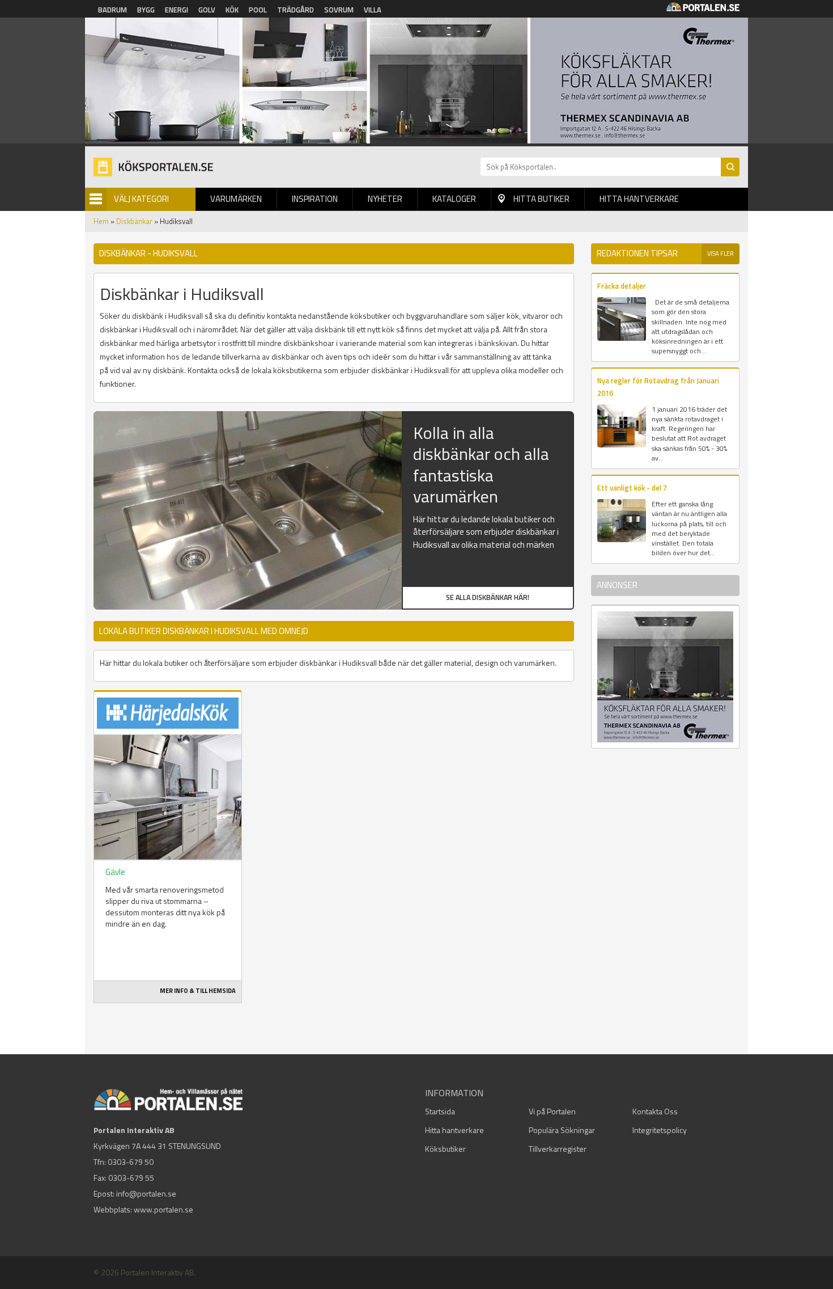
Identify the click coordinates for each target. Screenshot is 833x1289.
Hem (101, 221)
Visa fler (720, 253)
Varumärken (236, 198)
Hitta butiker (541, 198)
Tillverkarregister (557, 1149)
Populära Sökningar (562, 1130)
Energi (176, 9)
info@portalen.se (146, 1193)
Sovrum (339, 9)
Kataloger (454, 198)
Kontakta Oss (655, 1111)
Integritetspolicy (659, 1130)
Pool (258, 9)
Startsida (440, 1111)
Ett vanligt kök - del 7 (632, 487)
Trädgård (295, 9)
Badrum (112, 9)
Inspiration (315, 198)
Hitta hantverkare (639, 198)
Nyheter (385, 198)
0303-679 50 (131, 1162)
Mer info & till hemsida (198, 990)
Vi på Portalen (552, 1111)
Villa (372, 9)
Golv (206, 9)
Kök (232, 9)
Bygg (146, 9)
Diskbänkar (134, 221)
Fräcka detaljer (621, 285)
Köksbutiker (445, 1149)
